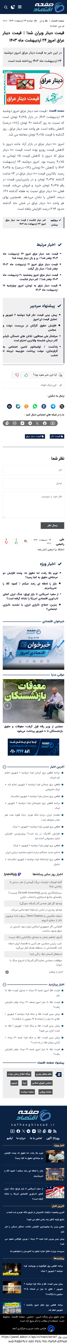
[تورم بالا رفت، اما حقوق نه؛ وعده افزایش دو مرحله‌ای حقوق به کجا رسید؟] (55, 1156)
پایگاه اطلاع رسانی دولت (19, 1074)
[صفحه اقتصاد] (48, 7)
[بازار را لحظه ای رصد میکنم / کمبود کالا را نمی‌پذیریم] (55, 1174)
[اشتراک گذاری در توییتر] (62, 406)
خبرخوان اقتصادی (53, 621)
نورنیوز (14, 1083)
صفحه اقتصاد (18, 1317)
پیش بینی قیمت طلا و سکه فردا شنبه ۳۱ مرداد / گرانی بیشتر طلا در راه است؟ (32, 1040)
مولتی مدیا (57, 674)
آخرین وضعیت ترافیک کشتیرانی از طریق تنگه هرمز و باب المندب (35, 1212)
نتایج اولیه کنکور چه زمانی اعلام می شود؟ (45, 1219)
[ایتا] (26, 406)
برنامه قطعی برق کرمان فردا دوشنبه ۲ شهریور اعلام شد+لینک (32, 775)
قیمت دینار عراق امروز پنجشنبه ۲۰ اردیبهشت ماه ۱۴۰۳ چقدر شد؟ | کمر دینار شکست (30, 277)
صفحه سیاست (27, 1092)
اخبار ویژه (59, 1145)
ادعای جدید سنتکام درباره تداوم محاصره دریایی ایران (32, 852)
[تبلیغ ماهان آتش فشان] (33, 755)
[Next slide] (7, 649)
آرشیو (10, 1138)
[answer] (26, 541)
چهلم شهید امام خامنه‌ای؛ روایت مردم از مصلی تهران (33, 726)
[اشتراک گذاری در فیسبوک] (44, 406)
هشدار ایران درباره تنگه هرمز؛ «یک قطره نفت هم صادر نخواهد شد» (32, 817)
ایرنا (24, 1083)
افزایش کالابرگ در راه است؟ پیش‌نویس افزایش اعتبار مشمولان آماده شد (32, 836)
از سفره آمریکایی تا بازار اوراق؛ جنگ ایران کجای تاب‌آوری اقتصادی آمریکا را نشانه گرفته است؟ (30, 596)
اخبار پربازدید (56, 984)
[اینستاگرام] (22, 423)
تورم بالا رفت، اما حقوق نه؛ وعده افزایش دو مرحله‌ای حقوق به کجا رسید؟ (30, 575)
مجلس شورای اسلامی (42, 1083)
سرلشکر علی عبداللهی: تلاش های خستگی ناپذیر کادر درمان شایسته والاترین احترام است (30, 338)
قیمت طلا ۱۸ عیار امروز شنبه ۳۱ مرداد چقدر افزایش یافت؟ (32, 1051)
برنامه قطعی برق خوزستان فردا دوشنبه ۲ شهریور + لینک (32, 805)
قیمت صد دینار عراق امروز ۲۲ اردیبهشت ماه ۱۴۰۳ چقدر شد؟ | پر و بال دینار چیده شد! (30, 256)
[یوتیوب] (53, 423)
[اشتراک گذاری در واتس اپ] (34, 406)
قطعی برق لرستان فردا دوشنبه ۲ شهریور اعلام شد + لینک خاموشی (32, 787)
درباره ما (21, 1138)
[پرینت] (9, 406)
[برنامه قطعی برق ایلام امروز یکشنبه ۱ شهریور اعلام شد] (12, 1308)
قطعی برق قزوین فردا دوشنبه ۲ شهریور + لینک (36, 827)
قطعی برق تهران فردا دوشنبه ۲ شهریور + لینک (36, 845)
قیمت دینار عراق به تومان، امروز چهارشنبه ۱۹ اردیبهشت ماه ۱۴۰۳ (30, 287)
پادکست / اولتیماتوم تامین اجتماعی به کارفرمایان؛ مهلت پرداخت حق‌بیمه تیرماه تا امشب (30, 351)
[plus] (26, 375)
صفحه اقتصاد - (55, 111)
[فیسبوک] (45, 423)
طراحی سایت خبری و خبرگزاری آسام (29, 1329)
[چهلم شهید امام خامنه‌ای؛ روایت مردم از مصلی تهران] (33, 701)
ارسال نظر (52, 526)
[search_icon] (6, 7)
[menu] (20, 7)
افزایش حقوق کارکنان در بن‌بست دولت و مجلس (29, 327)
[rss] (55, 1131)
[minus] (17, 375)
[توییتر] (37, 423)
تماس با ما (36, 1138)
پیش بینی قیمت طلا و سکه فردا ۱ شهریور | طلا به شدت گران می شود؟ (32, 1028)
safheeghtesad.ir (33, 1125)
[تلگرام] (30, 423)
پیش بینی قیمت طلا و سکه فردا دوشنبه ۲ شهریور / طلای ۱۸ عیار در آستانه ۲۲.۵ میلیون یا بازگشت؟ (32, 1016)
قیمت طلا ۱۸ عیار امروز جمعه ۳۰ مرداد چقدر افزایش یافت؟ (32, 1004)
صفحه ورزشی (46, 1092)
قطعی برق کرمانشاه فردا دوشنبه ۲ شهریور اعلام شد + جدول (32, 861)
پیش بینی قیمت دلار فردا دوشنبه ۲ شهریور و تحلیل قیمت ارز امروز (30, 317)
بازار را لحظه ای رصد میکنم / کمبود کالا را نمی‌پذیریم (30, 586)
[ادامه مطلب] (4, 767)
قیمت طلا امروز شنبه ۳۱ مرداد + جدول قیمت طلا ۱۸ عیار (32, 992)
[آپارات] (50, 1131)
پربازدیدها (59, 1258)
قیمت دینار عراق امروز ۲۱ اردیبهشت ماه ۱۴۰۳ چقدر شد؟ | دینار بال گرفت (30, 266)
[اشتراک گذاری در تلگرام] (53, 406)
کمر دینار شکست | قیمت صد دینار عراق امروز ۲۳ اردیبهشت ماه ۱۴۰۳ (25, 222)
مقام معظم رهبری (44, 1074)
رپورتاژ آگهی (53, 1138)
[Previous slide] (60, 649)
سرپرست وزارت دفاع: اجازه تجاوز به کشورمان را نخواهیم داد (37, 1251)
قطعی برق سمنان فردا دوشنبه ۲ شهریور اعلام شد (35, 796)
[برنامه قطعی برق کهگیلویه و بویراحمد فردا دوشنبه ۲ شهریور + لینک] (12, 1269)
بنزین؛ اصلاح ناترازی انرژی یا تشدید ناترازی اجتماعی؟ (30, 607)
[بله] (18, 406)
